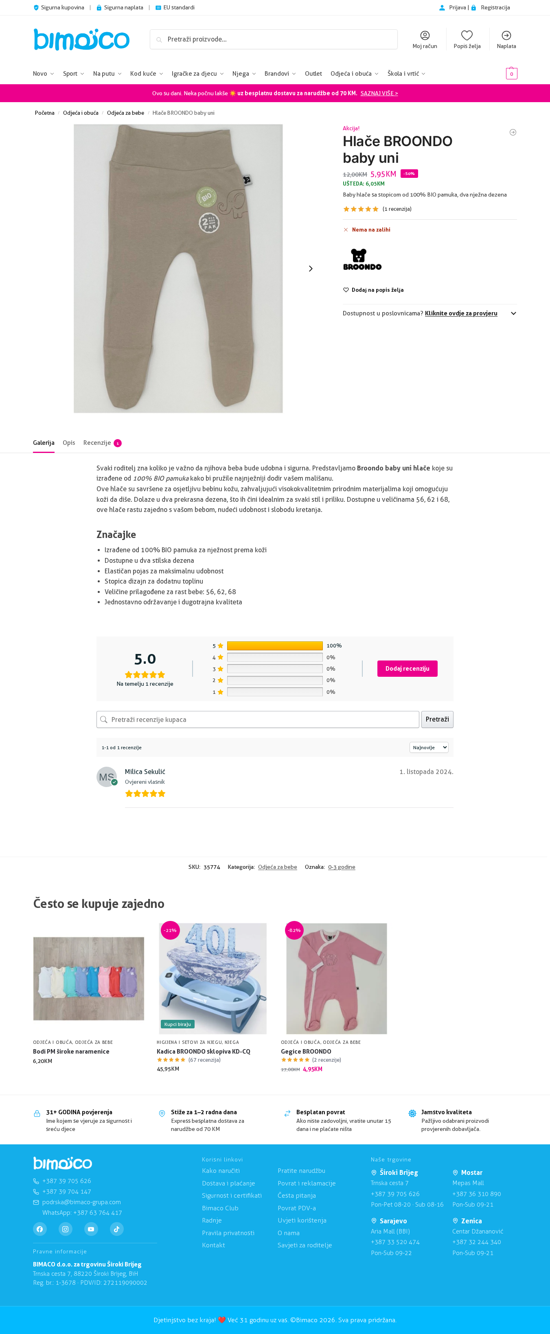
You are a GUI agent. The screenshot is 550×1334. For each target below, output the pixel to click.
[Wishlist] (132, 935)
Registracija (495, 7)
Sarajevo (393, 1221)
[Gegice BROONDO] (513, 132)
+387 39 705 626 (395, 1194)
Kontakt (213, 1245)
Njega (232, 1042)
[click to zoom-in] (178, 268)
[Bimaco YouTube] (91, 1229)
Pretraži (437, 719)
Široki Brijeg (399, 1172)
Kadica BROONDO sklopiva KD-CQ (203, 1051)
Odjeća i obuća (81, 112)
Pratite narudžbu (301, 1170)
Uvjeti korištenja (302, 1220)
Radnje (212, 1220)
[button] (499, 73)
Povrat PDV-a (297, 1208)
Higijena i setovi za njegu (189, 1042)
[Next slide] (310, 268)
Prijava (458, 7)
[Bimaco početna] (62, 1163)
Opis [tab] (69, 442)
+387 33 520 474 (395, 1242)
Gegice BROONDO (306, 1051)
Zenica (471, 1221)
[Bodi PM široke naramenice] (89, 979)
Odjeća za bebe (125, 112)
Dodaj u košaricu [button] (88, 1078)
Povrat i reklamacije (307, 1183)
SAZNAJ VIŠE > (379, 93)
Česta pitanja (297, 1195)
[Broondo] (362, 259)
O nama (289, 1233)
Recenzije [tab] (101, 442)
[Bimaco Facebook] (40, 1229)
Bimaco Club (220, 1208)
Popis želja (467, 46)
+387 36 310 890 (476, 1194)
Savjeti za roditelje (305, 1245)
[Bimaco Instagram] (65, 1229)
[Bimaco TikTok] (117, 1229)
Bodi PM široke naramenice (71, 1051)
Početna (45, 112)
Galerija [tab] (44, 442)
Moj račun (424, 46)
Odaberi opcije (212, 1086)
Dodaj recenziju (407, 668)
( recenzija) (397, 209)
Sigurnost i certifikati (232, 1195)
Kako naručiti (221, 1170)
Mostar (471, 1172)
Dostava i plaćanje (228, 1183)
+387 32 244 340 (476, 1242)
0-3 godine (341, 867)
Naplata (506, 46)
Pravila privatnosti (228, 1233)
